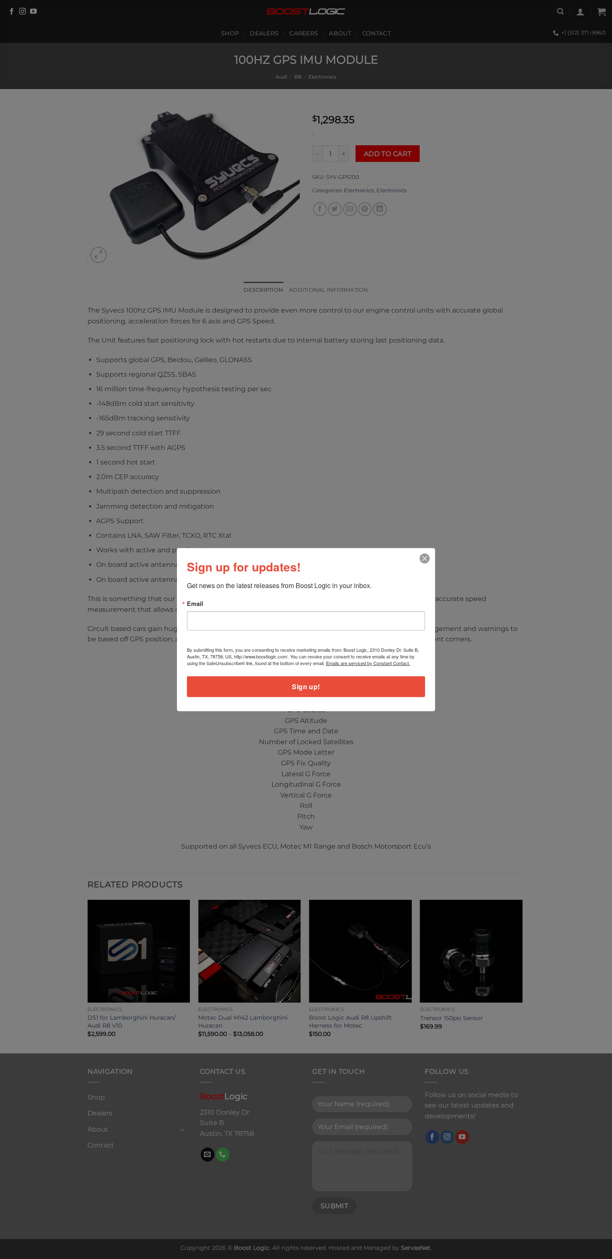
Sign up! (306, 686)
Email (195, 603)
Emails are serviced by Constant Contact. (368, 663)
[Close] (425, 558)
